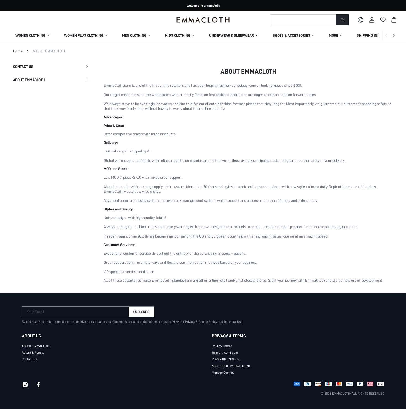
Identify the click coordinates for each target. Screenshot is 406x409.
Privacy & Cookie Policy (201, 322)
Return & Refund (33, 353)
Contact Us (29, 359)
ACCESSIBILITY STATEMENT (231, 366)
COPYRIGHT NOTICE (225, 359)
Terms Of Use (233, 322)
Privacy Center (222, 346)
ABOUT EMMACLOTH (36, 346)
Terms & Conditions (225, 353)
